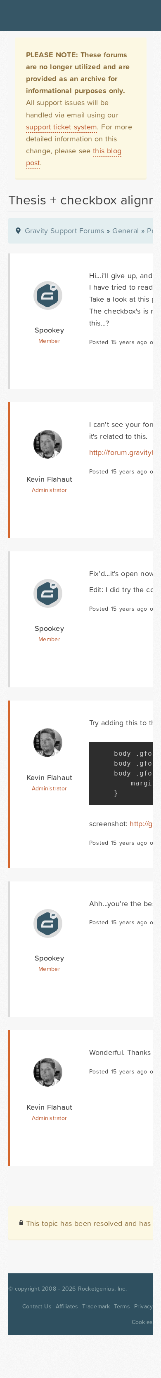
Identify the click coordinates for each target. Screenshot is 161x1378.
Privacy (143, 1306)
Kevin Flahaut (49, 479)
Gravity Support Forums (64, 230)
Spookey (49, 329)
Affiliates (67, 1306)
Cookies (142, 1322)
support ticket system (61, 126)
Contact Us (37, 1306)
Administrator (49, 490)
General (125, 230)
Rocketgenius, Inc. (102, 1288)
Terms (122, 1306)
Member (49, 341)
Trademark (96, 1306)
